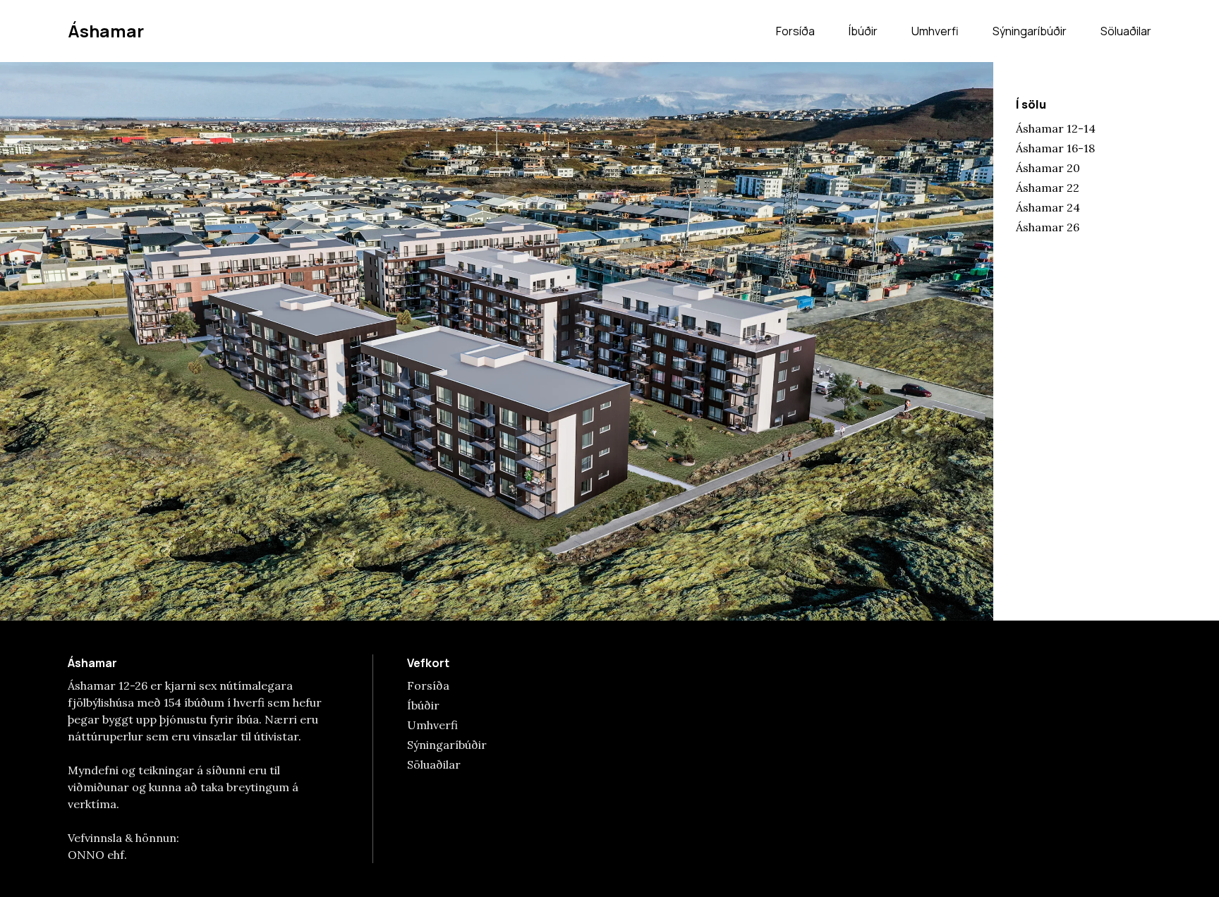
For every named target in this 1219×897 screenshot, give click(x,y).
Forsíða (795, 31)
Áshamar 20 (1048, 168)
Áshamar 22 (1047, 188)
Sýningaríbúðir (1030, 31)
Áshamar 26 (1047, 227)
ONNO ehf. (97, 855)
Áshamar (106, 30)
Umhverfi (935, 31)
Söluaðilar (1125, 31)
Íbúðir (863, 31)
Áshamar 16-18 (1055, 148)
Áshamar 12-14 (1056, 128)
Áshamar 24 (1048, 207)
